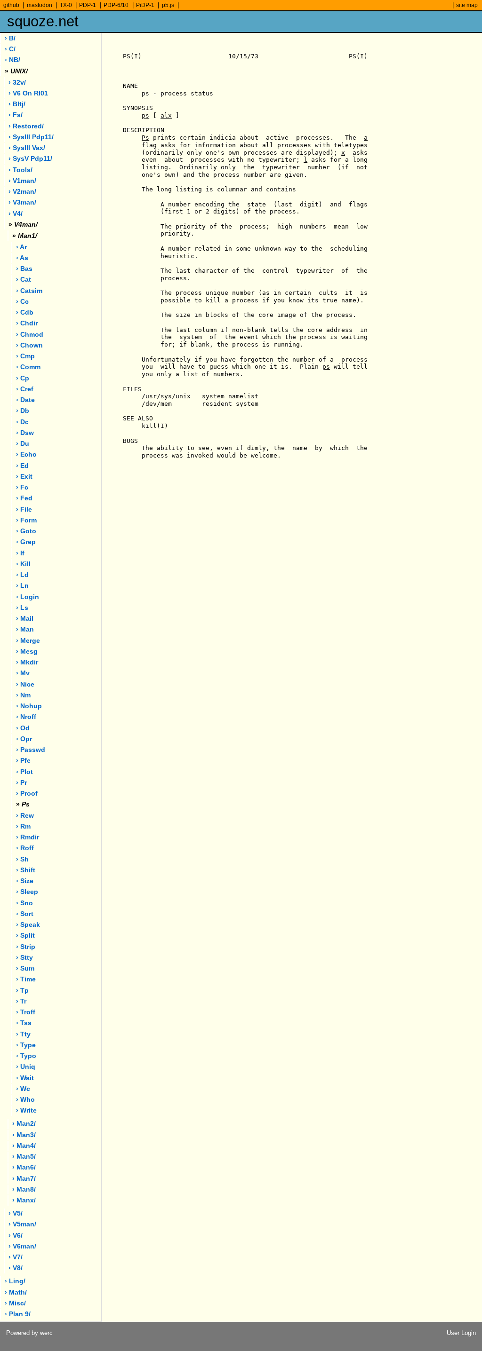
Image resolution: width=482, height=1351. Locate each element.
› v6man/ (22, 1246)
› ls (22, 607)
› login (27, 596)
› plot (24, 771)
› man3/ (24, 1134)
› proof (27, 793)
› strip (25, 946)
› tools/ (20, 170)
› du (22, 443)
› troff (25, 1012)
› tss (24, 1023)
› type (26, 1045)
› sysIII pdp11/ (31, 137)
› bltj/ (16, 104)
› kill (23, 564)
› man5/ (24, 1156)
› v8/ (15, 1268)
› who (25, 1099)
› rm (23, 826)
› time (26, 979)
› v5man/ (22, 1224)
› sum (25, 968)
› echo (26, 454)
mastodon (39, 5)
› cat (23, 279)
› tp (22, 990)
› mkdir (27, 662)
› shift (25, 870)
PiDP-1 (145, 5)
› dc (22, 422)
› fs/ (15, 115)
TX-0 (66, 5)
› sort (24, 913)
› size (24, 881)
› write (26, 1110)
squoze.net (43, 21)
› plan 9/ (18, 1314)
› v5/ (15, 1213)
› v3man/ (22, 202)
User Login (461, 1332)
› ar (21, 247)
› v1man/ (22, 180)
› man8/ (24, 1189)
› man (25, 629)
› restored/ (26, 126)
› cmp (25, 356)
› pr (21, 782)
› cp (22, 378)
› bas (24, 268)
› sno (24, 903)
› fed (24, 498)
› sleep (27, 891)
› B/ (10, 38)
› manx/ (24, 1200)
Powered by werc (29, 1332)
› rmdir (27, 837)
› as (22, 257)
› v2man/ (22, 191)
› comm (28, 367)
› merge (28, 640)
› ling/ (15, 1281)
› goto (26, 531)
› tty (23, 1034)
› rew (25, 815)
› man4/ (24, 1145)
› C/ (10, 49)
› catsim (29, 290)
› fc (22, 487)
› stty (24, 957)
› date (25, 399)
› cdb (24, 312)
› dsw (25, 432)
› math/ (16, 1292)
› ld (22, 574)
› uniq (25, 1066)
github (11, 5)
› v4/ (15, 213)
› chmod (29, 334)
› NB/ (12, 59)
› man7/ (24, 1178)
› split (25, 935)
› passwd (30, 749)
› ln (22, 585)
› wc (23, 1088)
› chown (29, 345)
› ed (22, 465)
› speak (28, 924)
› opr (24, 739)
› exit (24, 476)
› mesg (27, 651)
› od (23, 728)
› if (20, 553)
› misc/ (15, 1303)
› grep (26, 541)
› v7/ (15, 1257)
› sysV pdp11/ (30, 158)
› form (26, 520)
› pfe (23, 760)
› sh (22, 859)
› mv (23, 673)
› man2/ (24, 1123)
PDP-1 (87, 5)
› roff (25, 848)
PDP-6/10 (116, 5)
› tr (21, 1001)
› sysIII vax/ (26, 147)
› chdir (27, 323)
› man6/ (24, 1167)
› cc (22, 301)
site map (467, 5)
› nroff (26, 716)
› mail (24, 618)
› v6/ (15, 1235)
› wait (25, 1078)
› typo (26, 1055)
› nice (25, 684)
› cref (24, 389)
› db (22, 410)
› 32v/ (17, 82)
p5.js (168, 5)
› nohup (29, 706)
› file (24, 509)
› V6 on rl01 (28, 93)
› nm (23, 695)
